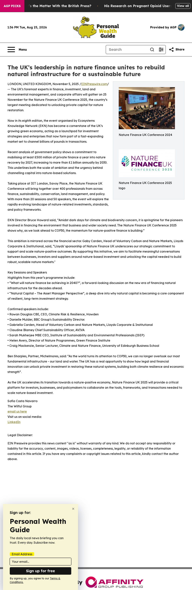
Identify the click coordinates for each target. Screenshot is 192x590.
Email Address (22, 554)
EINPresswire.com (94, 84)
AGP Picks (12, 6)
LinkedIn (14, 422)
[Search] (152, 49)
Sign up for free (40, 571)
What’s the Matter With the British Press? (55, 6)
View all (183, 6)
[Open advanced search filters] (161, 49)
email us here (17, 411)
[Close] (73, 509)
